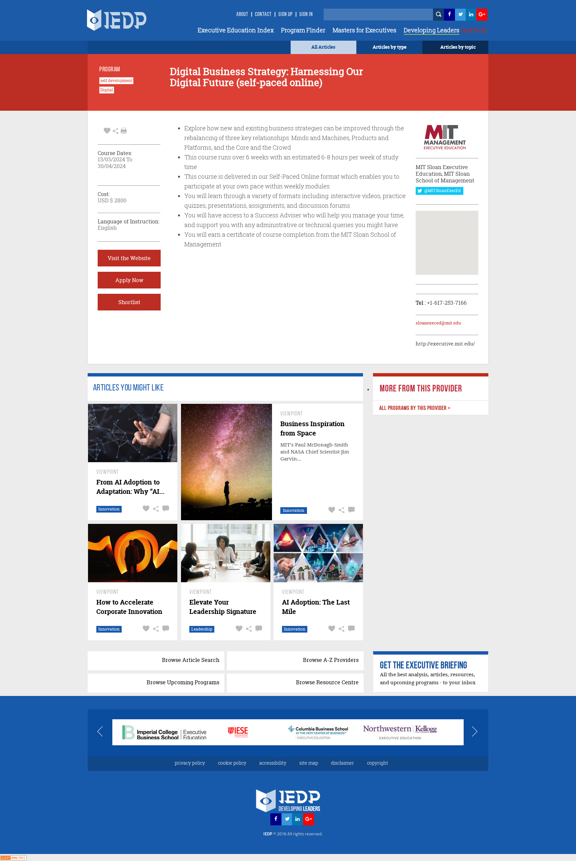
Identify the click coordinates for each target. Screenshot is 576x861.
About (242, 14)
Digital (106, 90)
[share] (115, 130)
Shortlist (129, 302)
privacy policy (190, 763)
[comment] (165, 509)
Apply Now (129, 280)
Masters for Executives (364, 30)
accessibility (272, 763)
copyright (377, 763)
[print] (124, 131)
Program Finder (303, 30)
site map (308, 763)
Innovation (109, 509)
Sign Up (285, 14)
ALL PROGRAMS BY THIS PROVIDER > (414, 408)
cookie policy (232, 763)
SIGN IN (306, 14)
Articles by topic (458, 47)
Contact (263, 14)
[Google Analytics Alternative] (13, 857)
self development (116, 80)
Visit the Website (129, 258)
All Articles (323, 47)
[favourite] (107, 130)
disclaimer (342, 763)
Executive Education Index (236, 30)
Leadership (201, 629)
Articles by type (389, 47)
